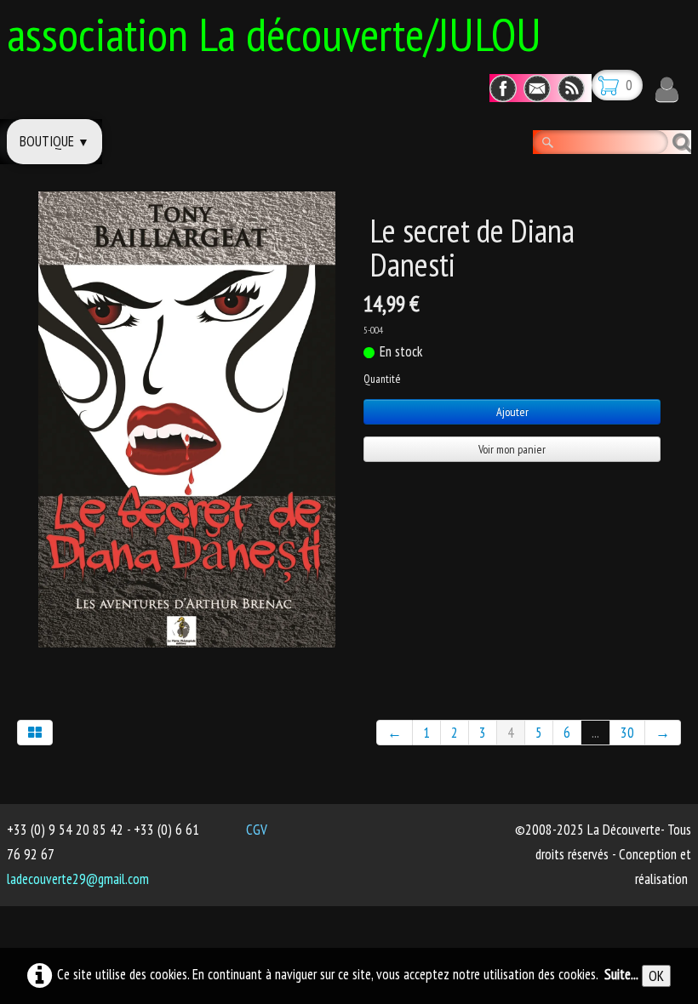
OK (656, 976)
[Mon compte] (667, 89)
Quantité (381, 378)
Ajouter (512, 411)
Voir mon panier (512, 449)
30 (627, 732)
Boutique (54, 141)
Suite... (621, 974)
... (595, 732)
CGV (256, 829)
